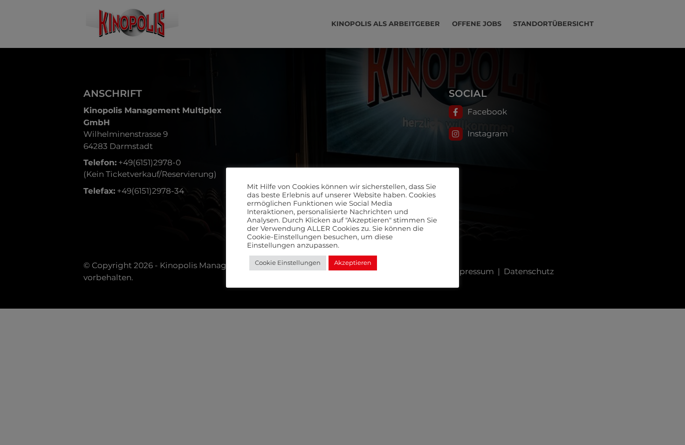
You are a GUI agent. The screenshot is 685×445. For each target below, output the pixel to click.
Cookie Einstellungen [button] (288, 262)
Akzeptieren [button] (352, 262)
